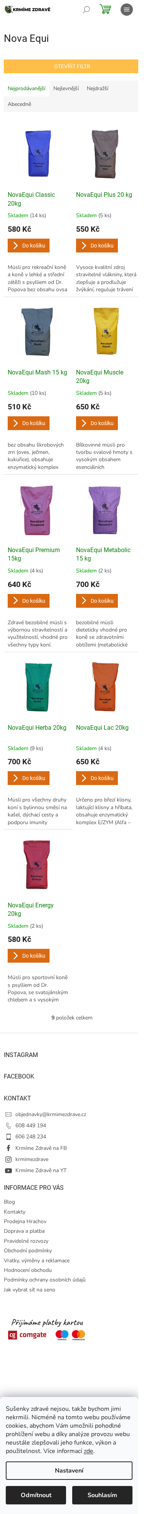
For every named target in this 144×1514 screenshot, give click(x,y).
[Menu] (126, 9)
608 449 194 (30, 1125)
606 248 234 (30, 1136)
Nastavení (69, 1470)
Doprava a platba (24, 1231)
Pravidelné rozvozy (26, 1241)
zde (88, 1451)
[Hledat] (86, 9)
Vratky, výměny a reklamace (37, 1260)
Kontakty (14, 1211)
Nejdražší (97, 88)
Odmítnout (36, 1495)
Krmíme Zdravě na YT (40, 1170)
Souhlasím (102, 1495)
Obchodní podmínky (28, 1250)
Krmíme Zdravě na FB (41, 1148)
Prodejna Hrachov (25, 1221)
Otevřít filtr (72, 66)
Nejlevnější (66, 88)
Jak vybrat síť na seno (29, 1289)
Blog (9, 1202)
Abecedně (19, 104)
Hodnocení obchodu (28, 1270)
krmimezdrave (31, 1159)
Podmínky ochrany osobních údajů (45, 1279)
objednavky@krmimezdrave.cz (50, 1114)
